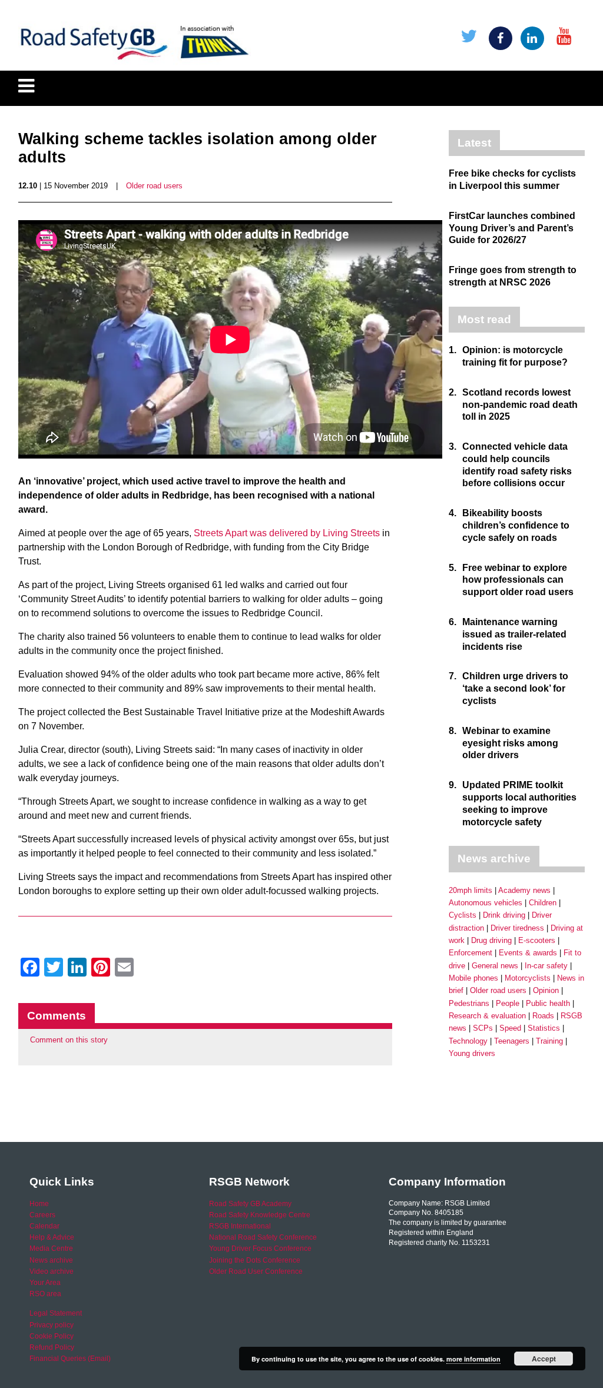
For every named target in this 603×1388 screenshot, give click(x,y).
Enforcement (470, 952)
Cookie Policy (51, 1336)
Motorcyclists (528, 978)
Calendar (44, 1226)
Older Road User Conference (256, 1271)
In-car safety (546, 965)
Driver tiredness (517, 928)
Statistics (544, 1028)
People (507, 1003)
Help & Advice (51, 1237)
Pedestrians (469, 1003)
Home (39, 1204)
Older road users (154, 185)
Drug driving (491, 940)
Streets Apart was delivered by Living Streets (287, 533)
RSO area (45, 1294)
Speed (510, 1028)
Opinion (546, 990)
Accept (544, 1358)
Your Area (45, 1283)
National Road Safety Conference (263, 1237)
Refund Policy (51, 1347)
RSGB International (240, 1226)
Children (542, 902)
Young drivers (472, 1053)
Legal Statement (55, 1313)
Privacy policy (51, 1325)
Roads (543, 1015)
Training (549, 1041)
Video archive (51, 1271)
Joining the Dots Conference (254, 1260)
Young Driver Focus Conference (260, 1248)
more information (473, 1358)
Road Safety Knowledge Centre (259, 1215)
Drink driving (504, 915)
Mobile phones (473, 978)
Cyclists (462, 915)
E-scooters (536, 940)
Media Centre (51, 1248)
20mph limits (470, 890)
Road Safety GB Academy (250, 1204)
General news (495, 965)
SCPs (483, 1028)
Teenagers (511, 1041)
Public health (548, 1003)
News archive (51, 1260)
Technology (468, 1041)
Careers (42, 1215)
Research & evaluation (487, 1015)
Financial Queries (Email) (70, 1358)
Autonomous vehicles (485, 902)
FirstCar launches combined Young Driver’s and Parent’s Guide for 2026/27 (512, 228)
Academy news (524, 890)
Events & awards (528, 952)
